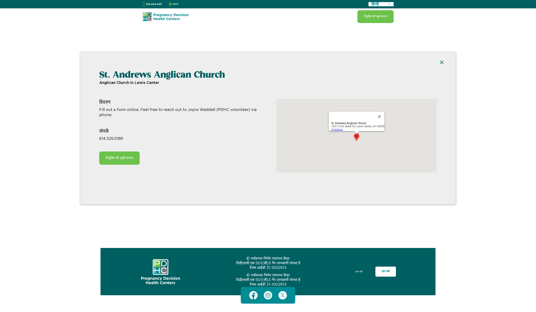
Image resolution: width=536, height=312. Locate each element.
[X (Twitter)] (282, 295)
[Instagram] (268, 295)
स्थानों (175, 4)
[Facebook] (253, 295)
